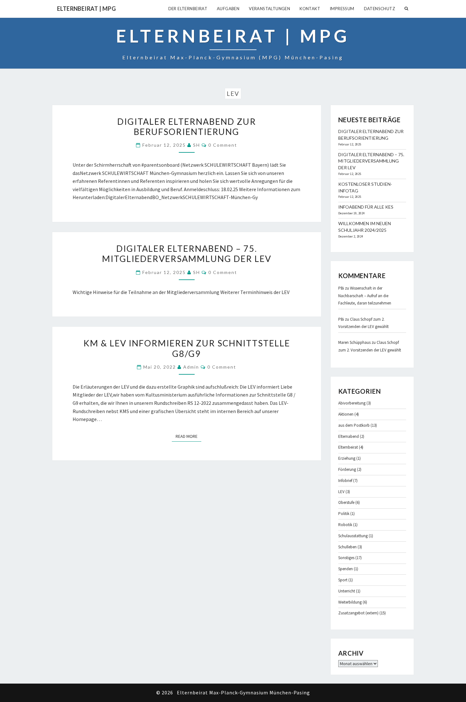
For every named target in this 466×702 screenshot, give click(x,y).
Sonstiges (346, 557)
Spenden (345, 569)
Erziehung (346, 458)
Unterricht (346, 591)
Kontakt (310, 8)
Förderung (347, 469)
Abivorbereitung (352, 403)
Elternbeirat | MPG (86, 8)
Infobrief (345, 480)
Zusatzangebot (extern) (358, 613)
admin (191, 367)
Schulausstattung (353, 535)
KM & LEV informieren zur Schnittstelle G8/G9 (186, 348)
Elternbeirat (348, 447)
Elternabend (348, 436)
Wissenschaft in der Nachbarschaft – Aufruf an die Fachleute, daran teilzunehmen (364, 295)
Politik (343, 513)
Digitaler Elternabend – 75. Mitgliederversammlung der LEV (186, 253)
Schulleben (347, 547)
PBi (341, 288)
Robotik (345, 524)
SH (196, 145)
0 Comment (222, 145)
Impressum (342, 8)
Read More (188, 436)
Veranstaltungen (269, 8)
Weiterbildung (350, 602)
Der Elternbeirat (187, 8)
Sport (342, 580)
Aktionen (345, 414)
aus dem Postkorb (354, 425)
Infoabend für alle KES (365, 207)
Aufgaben (228, 8)
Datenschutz (379, 8)
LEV (341, 491)
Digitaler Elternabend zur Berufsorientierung (186, 126)
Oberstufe (346, 502)
